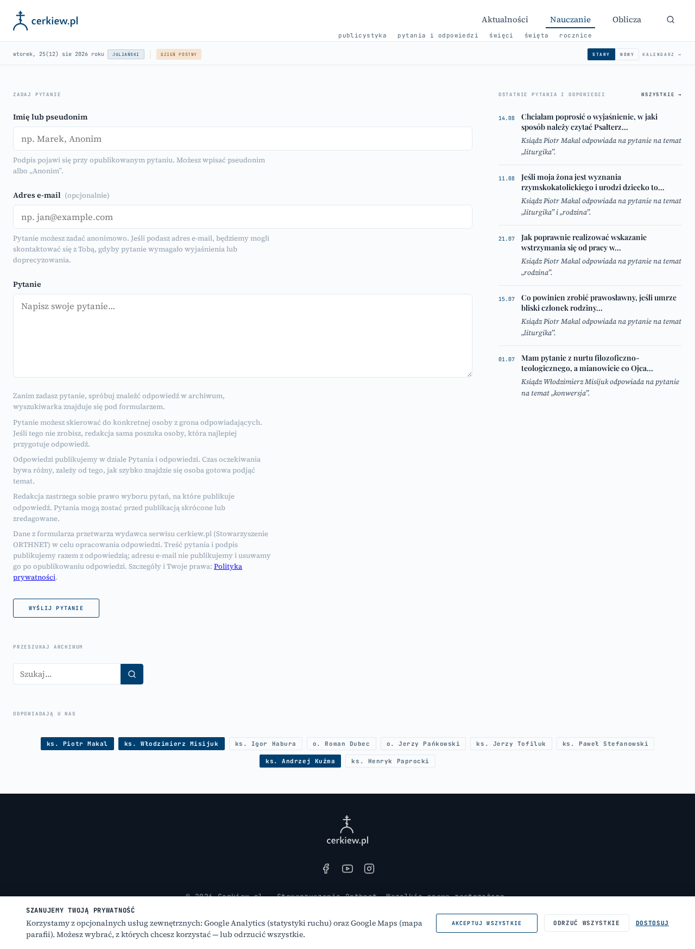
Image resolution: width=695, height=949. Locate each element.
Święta (537, 35)
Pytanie (27, 284)
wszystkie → (661, 94)
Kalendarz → (662, 54)
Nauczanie (570, 19)
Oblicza (626, 19)
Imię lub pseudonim (50, 116)
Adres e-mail (61, 195)
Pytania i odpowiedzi (437, 35)
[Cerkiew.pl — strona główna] (45, 20)
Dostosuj (652, 923)
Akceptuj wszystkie (487, 923)
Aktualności (505, 19)
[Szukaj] (670, 19)
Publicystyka (362, 35)
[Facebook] (326, 868)
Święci (501, 35)
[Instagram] (369, 868)
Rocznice (575, 35)
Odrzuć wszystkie (586, 923)
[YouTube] (347, 868)
